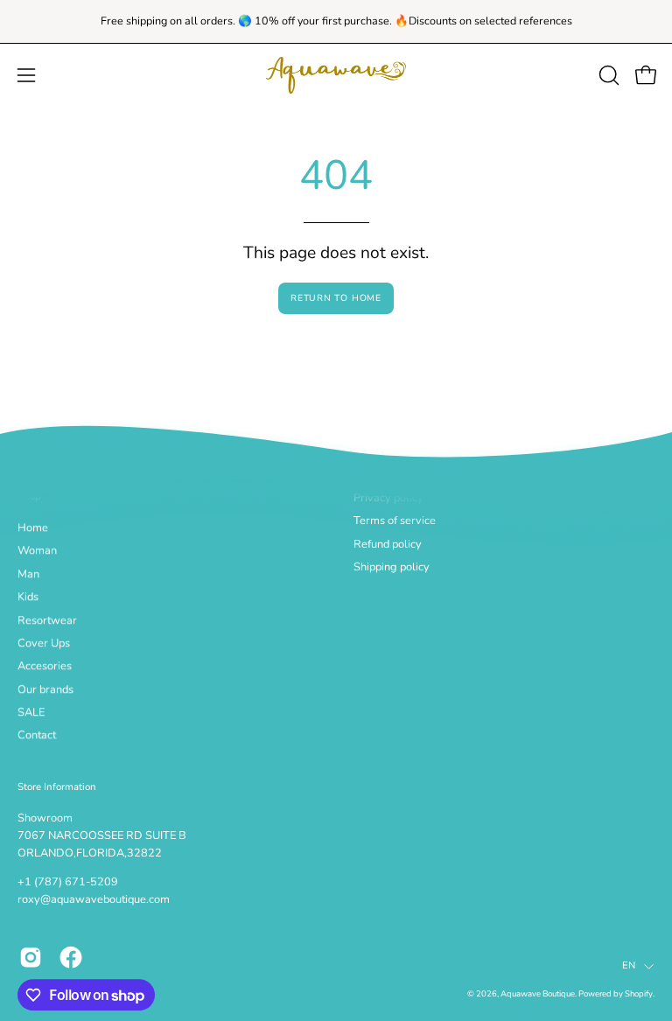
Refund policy (388, 544)
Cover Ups (44, 643)
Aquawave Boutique (537, 994)
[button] (607, 75)
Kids (28, 597)
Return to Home (336, 297)
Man (28, 574)
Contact (37, 736)
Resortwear (47, 620)
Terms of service (395, 521)
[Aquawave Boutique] (336, 75)
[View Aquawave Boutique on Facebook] (71, 957)
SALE (31, 713)
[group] (336, 21)
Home (33, 528)
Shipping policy (392, 567)
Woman (37, 551)
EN (628, 965)
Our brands (46, 689)
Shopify (639, 994)
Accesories (45, 667)
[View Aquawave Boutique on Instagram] (31, 957)
